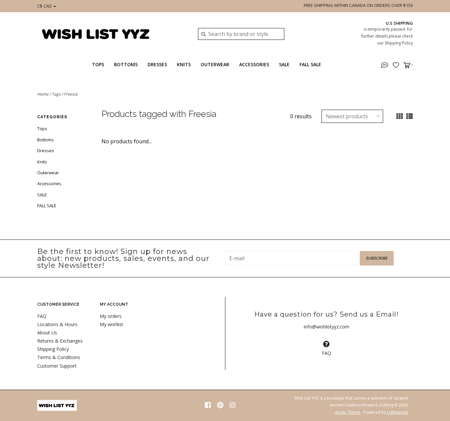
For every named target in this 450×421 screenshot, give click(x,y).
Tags (56, 94)
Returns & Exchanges (60, 341)
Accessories (254, 64)
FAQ (41, 316)
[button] (384, 64)
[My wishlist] (395, 64)
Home (42, 94)
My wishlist (111, 324)
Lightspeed (397, 412)
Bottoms (126, 64)
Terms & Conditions (58, 357)
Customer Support (56, 366)
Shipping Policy (53, 349)
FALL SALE (310, 64)
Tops (98, 64)
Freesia (70, 94)
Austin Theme (347, 412)
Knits (184, 64)
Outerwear (215, 64)
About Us (47, 332)
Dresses (157, 64)
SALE (284, 64)
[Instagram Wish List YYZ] (232, 405)
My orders (111, 316)
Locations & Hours (57, 324)
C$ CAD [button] (45, 6)
